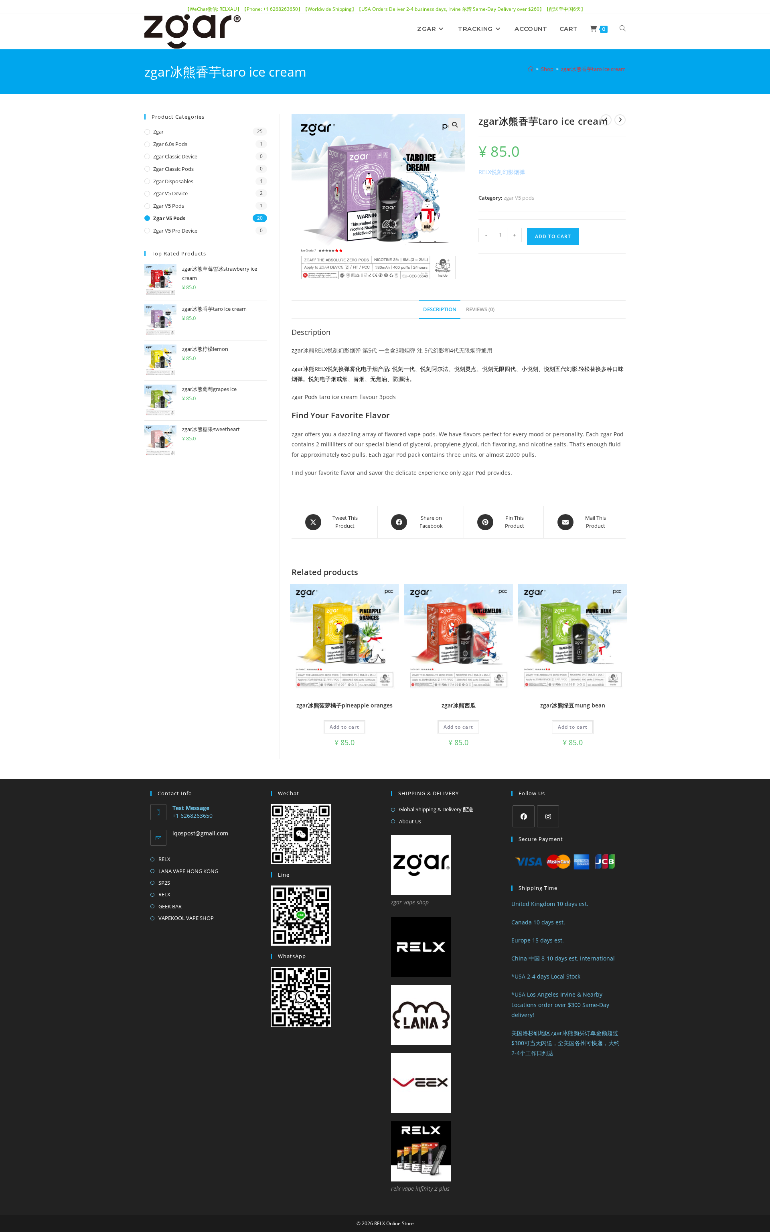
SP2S (164, 882)
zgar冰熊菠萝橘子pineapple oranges (344, 705)
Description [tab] (439, 309)
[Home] (530, 69)
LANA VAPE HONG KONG (188, 871)
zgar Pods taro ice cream (325, 397)
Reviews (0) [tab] (480, 309)
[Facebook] (524, 816)
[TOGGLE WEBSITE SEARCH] (623, 29)
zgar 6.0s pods (170, 144)
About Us (410, 821)
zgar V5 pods (519, 197)
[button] (454, 124)
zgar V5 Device (170, 193)
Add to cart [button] (344, 726)
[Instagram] (548, 816)
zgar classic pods (173, 168)
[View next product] (620, 120)
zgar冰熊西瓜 (459, 705)
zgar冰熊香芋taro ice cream (593, 69)
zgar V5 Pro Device (175, 230)
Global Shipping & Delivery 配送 (436, 809)
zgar (158, 131)
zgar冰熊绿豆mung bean (572, 705)
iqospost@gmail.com (200, 833)
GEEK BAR (170, 906)
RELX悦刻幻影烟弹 (501, 172)
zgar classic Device (175, 156)
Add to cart (553, 236)
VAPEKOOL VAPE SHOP (186, 918)
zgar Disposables (173, 181)
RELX (164, 859)
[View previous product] (606, 120)
